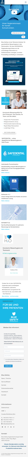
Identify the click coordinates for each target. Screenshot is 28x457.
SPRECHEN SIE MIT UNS (18, 33)
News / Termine (6, 378)
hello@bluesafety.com (8, 423)
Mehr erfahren (5, 172)
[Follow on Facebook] (8, 427)
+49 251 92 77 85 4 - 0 (8, 417)
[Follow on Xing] (14, 427)
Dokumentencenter (7, 388)
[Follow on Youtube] (2, 427)
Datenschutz (5, 407)
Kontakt (3, 395)
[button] (26, 2)
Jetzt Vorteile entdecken (9, 132)
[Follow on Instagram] (5, 427)
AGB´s (3, 411)
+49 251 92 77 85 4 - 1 (8, 419)
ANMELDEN (8, 366)
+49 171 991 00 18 (7, 421)
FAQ (23, 36)
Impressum (4, 391)
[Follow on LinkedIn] (11, 427)
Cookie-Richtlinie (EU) (8, 414)
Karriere (3, 385)
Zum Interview (14, 273)
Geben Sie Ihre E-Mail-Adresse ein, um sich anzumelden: (13, 342)
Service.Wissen (5, 381)
